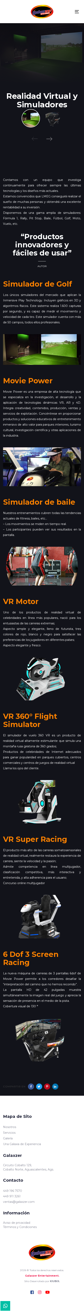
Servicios (9, 1133)
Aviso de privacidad (16, 1223)
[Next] (49, 139)
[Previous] (35, 139)
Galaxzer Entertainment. (42, 1275)
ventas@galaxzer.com (19, 1202)
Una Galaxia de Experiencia (22, 1144)
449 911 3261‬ (12, 1196)
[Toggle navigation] (77, 11)
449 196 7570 (12, 1191)
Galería (8, 1138)
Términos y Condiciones (20, 1227)
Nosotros (9, 1127)
